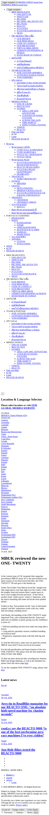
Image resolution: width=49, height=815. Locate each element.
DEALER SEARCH (20, 139)
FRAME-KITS (23, 174)
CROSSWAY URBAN (26, 202)
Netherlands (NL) (8, 495)
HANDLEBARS (24, 223)
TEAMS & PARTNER (21, 70)
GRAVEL (15, 186)
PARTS (14, 220)
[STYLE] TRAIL (24, 157)
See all (4, 685)
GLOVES (21, 241)
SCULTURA (22, 28)
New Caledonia (7, 500)
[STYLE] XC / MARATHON (29, 154)
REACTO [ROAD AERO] (28, 167)
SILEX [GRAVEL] (25, 188)
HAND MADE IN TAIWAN (29, 55)
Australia (4, 425)
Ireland (4, 467)
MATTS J (21, 207)
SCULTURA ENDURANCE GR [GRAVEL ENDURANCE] (31, 194)
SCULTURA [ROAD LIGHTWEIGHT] (26, 170)
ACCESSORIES (18, 237)
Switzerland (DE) (8, 535)
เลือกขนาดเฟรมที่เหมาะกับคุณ (31, 89)
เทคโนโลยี (16, 58)
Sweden (4, 532)
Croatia (4, 441)
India (3, 464)
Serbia (3, 518)
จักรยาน (10, 144)
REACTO (21, 26)
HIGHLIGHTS (17, 218)
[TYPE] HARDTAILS (26, 152)
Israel (3, 469)
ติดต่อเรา (10, 775)
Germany (5, 457)
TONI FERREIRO (25, 77)
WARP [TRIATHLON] (26, 179)
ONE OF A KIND (24, 104)
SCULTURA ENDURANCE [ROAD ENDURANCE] (29, 163)
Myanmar (5, 493)
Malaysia (4, 486)
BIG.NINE (21, 19)
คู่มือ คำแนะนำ (24, 92)
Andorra (4, 420)
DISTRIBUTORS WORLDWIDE (31, 83)
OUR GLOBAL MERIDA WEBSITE (19, 406)
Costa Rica (5, 439)
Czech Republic (7, 443)
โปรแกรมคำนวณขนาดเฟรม (30, 86)
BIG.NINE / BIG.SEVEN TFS (30, 21)
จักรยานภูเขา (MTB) (20, 147)
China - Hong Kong (9, 436)
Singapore (5, 521)
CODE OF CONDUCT (27, 43)
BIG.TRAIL (22, 24)
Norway (4, 507)
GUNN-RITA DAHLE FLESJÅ (30, 75)
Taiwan (4, 539)
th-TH (8, 373)
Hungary (4, 460)
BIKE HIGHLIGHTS (20, 12)
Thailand (4, 542)
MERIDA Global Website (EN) (14, 415)
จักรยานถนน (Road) (20, 160)
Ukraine (4, 544)
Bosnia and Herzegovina (11, 432)
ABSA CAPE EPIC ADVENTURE (30, 112)
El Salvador (6, 448)
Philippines (5, 509)
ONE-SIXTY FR (24, 14)
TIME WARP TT (29, 122)
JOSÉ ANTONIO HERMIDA (29, 73)
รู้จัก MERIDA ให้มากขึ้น (22, 36)
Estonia (4, 450)
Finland (4, 453)
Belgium (4, 429)
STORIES (21, 108)
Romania (4, 516)
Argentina (5, 422)
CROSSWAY (22, 200)
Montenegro (6, 490)
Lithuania (5, 481)
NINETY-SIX (22, 17)
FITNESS (15, 181)
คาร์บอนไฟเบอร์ (24, 61)
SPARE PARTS (23, 234)
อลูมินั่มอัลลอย (23, 64)
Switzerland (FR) (8, 537)
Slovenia (4, 525)
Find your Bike (17, 132)
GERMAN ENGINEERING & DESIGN (28, 293)
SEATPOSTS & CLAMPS (28, 230)
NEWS (9, 246)
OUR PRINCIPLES (25, 41)
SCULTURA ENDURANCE (29, 31)
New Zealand (6, 502)
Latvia (3, 479)
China (3, 434)
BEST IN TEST (23, 106)
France (4, 455)
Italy (3, 472)
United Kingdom (8, 546)
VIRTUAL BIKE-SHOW (27, 48)
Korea (3, 476)
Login (13, 136)
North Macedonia (8, 504)
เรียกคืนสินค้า (23, 95)
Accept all (6, 810)
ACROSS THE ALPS (31, 120)
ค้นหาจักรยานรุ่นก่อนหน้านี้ (24, 210)
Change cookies (18, 810)
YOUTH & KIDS (19, 204)
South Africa (6, 528)
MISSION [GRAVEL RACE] (29, 190)
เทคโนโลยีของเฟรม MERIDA (30, 68)
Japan (3, 474)
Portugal (4, 514)
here (26, 663)
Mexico (4, 488)
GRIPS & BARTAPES (26, 227)
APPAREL (16, 239)
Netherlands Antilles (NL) (11, 497)
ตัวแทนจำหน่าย (24, 99)
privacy (9, 780)
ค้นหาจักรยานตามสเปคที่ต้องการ (26, 213)
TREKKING (16, 197)
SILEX (20, 33)
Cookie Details (32, 810)
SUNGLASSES (23, 244)
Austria (4, 427)
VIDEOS (21, 127)
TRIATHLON (17, 176)
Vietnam (4, 549)
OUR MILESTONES (26, 46)
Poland (4, 511)
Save (36, 813)
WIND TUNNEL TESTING (34, 125)
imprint (9, 778)
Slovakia (4, 523)
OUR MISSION (23, 39)
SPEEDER (21, 183)
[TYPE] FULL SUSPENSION (30, 150)
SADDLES (21, 232)
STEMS (20, 225)
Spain (3, 530)
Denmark (5, 446)
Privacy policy (22, 805)
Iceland (4, 462)
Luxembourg (6, 483)
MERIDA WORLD (19, 101)
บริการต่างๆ (16, 80)
